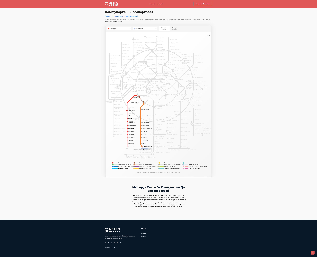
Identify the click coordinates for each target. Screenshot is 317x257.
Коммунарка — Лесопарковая (129, 12)
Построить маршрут (202, 4)
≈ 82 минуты (164, 28)
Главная (151, 4)
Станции (160, 4)
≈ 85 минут (174, 28)
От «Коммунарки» (118, 16)
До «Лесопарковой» (132, 16)
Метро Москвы (113, 248)
